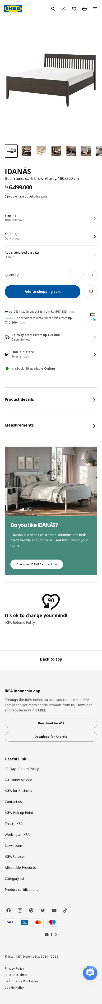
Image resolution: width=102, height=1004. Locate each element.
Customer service (18, 779)
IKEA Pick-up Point (19, 812)
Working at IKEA (17, 834)
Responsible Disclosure (21, 981)
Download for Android (51, 737)
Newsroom (13, 845)
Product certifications (21, 889)
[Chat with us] (90, 973)
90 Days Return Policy (22, 768)
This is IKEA (14, 823)
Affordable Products (20, 867)
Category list (14, 878)
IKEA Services (15, 856)
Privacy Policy (14, 968)
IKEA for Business (18, 790)
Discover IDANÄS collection (36, 564)
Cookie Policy (14, 987)
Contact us (13, 801)
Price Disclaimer (16, 975)
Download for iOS (51, 723)
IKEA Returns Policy (20, 622)
